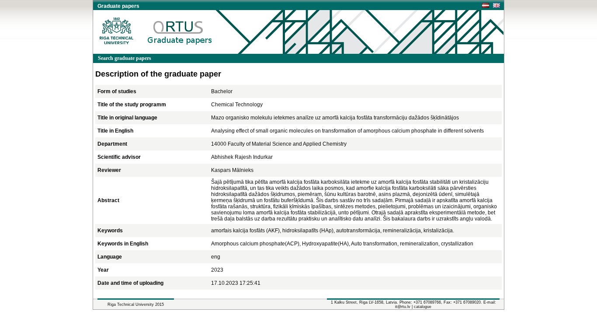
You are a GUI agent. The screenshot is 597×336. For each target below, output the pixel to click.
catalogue (422, 306)
